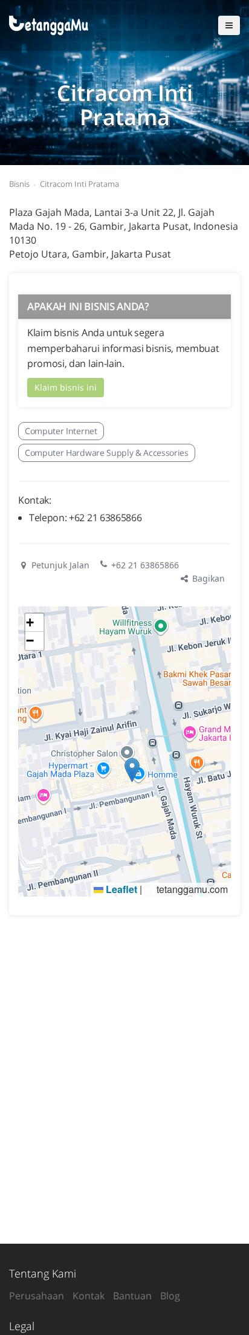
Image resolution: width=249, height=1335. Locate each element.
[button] (132, 770)
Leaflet (120, 889)
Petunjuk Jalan (59, 565)
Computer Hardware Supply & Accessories (107, 452)
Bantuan (132, 1295)
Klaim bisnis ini (65, 387)
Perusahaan (36, 1295)
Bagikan (207, 578)
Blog (170, 1295)
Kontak (89, 1295)
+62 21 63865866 (145, 565)
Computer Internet (61, 431)
